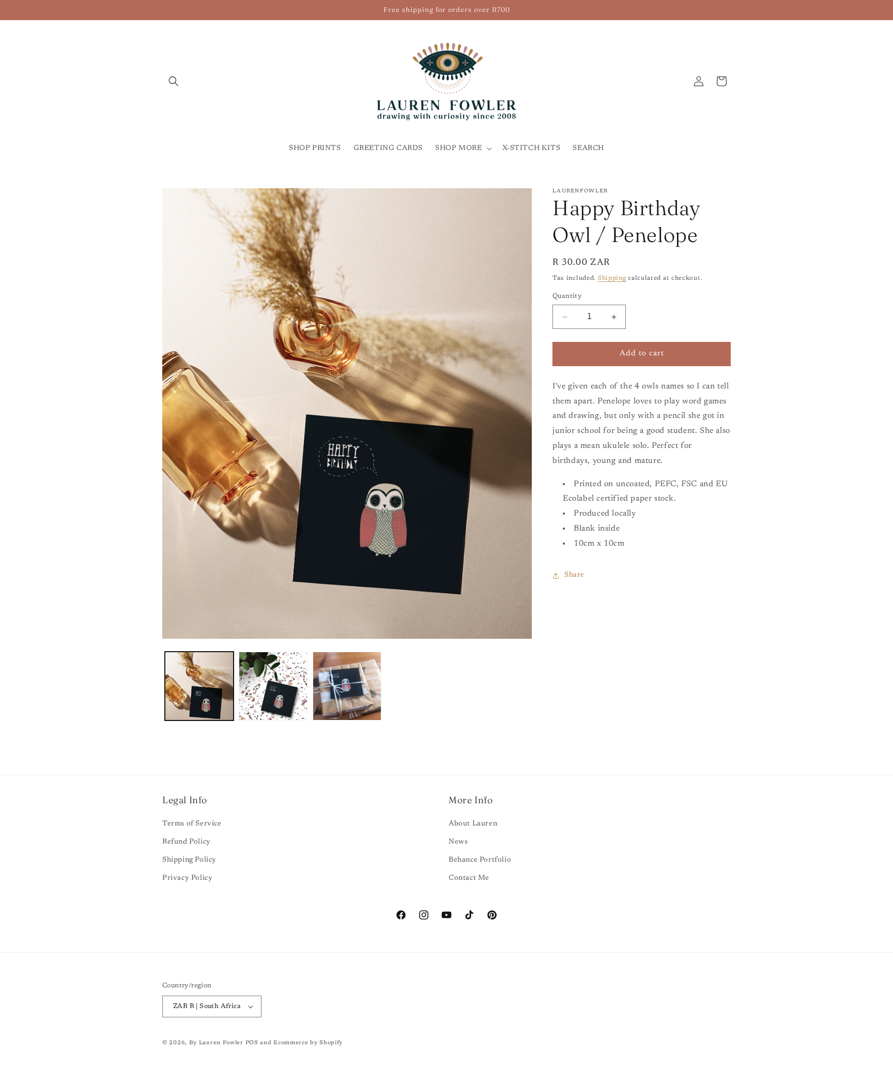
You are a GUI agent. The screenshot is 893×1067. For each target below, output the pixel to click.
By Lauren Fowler (216, 1043)
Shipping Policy (189, 860)
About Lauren (473, 824)
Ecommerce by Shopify (308, 1043)
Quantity (566, 296)
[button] (173, 81)
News (458, 842)
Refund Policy (186, 842)
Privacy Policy (187, 878)
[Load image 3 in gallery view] (347, 686)
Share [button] (574, 575)
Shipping (612, 278)
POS (251, 1043)
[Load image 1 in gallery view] (199, 686)
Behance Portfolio (480, 860)
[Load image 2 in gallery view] (273, 686)
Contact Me (469, 878)
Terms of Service (192, 824)
